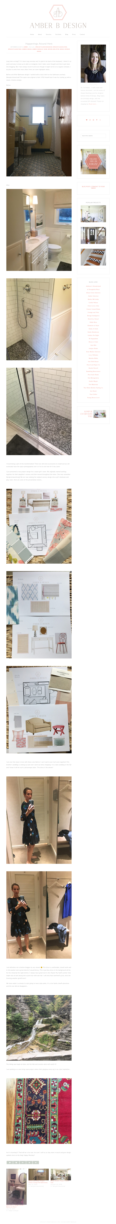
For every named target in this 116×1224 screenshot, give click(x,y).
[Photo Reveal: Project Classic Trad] (61, 1174)
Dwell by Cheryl (93, 319)
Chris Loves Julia (93, 306)
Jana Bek (93, 345)
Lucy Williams (93, 355)
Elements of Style (93, 325)
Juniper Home (93, 348)
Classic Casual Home (93, 309)
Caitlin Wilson (93, 302)
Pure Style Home (93, 374)
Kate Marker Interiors (93, 351)
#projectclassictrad (14, 49)
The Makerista (93, 384)
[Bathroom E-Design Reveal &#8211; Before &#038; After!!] (16, 1187)
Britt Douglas (71, 1222)
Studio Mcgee (93, 381)
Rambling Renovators (93, 371)
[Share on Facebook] (16, 1162)
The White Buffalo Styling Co (93, 387)
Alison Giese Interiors (93, 292)
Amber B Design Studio (58, 16)
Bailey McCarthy (93, 299)
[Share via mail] (36, 1162)
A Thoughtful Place (93, 289)
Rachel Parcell (93, 368)
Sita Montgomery (93, 378)
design (62, 49)
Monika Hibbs (93, 358)
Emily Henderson (93, 332)
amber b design (27, 49)
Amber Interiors (93, 296)
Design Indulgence (93, 315)
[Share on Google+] (23, 1162)
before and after (53, 49)
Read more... (92, 104)
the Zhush (93, 391)
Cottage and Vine (93, 312)
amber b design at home (39, 49)
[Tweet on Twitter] (10, 1162)
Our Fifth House (93, 361)
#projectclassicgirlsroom (44, 47)
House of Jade (93, 342)
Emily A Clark (93, 329)
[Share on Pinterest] (29, 1162)
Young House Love (93, 397)
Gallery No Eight (93, 335)
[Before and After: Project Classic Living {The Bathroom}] (38, 1174)
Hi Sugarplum (93, 338)
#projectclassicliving (60, 47)
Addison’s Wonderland (93, 286)
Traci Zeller (93, 394)
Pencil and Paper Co (93, 365)
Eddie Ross (93, 322)
